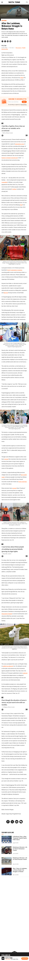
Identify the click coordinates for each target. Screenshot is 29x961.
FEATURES (4, 20)
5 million (14, 189)
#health (23, 47)
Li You (4, 45)
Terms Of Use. (24, 104)
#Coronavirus (19, 47)
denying (6, 292)
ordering (25, 673)
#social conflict (5, 49)
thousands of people (7, 613)
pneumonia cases (19, 144)
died (21, 204)
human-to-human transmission (10, 157)
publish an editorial (8, 666)
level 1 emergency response (14, 270)
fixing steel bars (22, 481)
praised (6, 459)
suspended (4, 182)
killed (21, 77)
